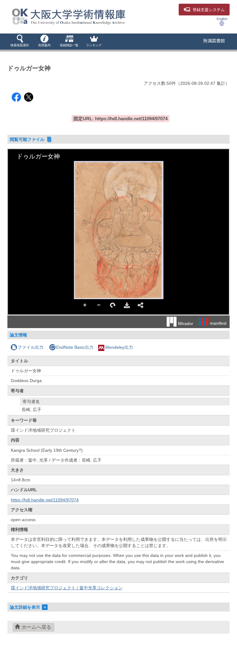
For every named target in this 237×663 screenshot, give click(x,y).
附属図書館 (214, 40)
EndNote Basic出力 (75, 347)
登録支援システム (209, 10)
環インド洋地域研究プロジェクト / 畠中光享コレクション (67, 587)
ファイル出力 (31, 347)
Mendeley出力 (119, 347)
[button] (19, 41)
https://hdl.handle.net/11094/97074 (45, 499)
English (222, 19)
